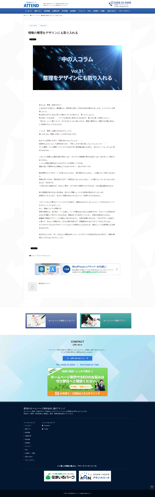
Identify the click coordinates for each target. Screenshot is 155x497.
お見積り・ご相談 (98, 11)
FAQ (89, 11)
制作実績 (47, 11)
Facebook (47, 425)
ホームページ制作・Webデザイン (34, 411)
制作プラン (38, 11)
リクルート (81, 11)
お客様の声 (55, 11)
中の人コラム (44, 25)
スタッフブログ (33, 25)
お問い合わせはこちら (77, 358)
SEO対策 (65, 11)
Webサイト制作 (29, 413)
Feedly (46, 429)
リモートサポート (124, 11)
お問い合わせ (111, 11)
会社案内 (73, 11)
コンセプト (28, 11)
